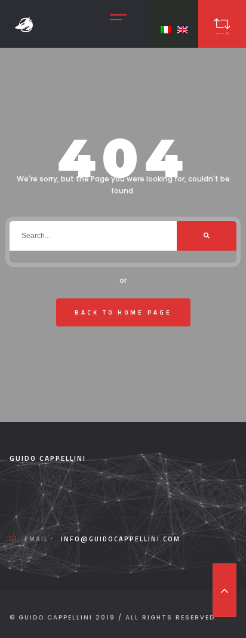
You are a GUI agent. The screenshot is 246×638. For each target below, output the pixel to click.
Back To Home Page (123, 312)
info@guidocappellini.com (120, 539)
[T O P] (224, 590)
